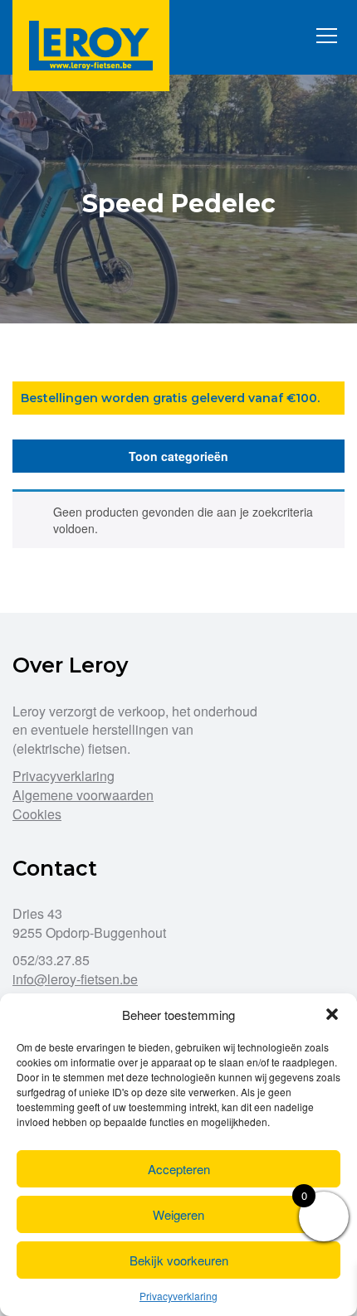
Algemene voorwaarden (83, 794)
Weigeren (178, 1214)
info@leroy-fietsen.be (75, 978)
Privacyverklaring (178, 1296)
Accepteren (179, 1169)
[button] (332, 1014)
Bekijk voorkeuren (179, 1260)
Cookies (36, 813)
